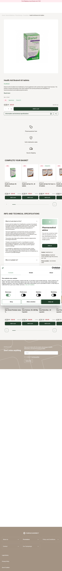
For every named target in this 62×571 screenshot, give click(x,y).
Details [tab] (31, 272)
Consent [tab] (10, 272)
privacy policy (35, 357)
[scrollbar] (30, 204)
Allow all (50, 301)
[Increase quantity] (11, 109)
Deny (11, 301)
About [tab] (51, 272)
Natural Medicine (10, 15)
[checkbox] (25, 357)
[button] (31, 539)
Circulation (26, 15)
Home (3, 15)
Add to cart (13, 197)
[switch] (23, 295)
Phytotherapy (18, 15)
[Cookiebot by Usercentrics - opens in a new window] (53, 268)
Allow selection (31, 301)
